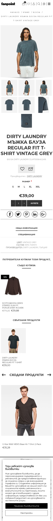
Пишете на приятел (30, 169)
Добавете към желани (22, 169)
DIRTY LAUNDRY (34, 176)
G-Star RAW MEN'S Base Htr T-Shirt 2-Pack (21, 444)
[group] (13, 286)
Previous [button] (4, 375)
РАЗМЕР (26, 181)
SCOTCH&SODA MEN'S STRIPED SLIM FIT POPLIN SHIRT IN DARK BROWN (13, 306)
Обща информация (26, 228)
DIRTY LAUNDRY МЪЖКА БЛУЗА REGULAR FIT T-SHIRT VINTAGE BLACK (12, 361)
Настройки (26, 513)
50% (5, 277)
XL (30, 187)
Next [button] (49, 375)
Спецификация (26, 234)
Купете (34, 203)
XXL (38, 187)
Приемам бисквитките (26, 506)
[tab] (26, 228)
